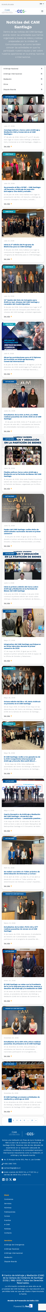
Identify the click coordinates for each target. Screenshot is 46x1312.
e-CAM (7, 1224)
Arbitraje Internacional (22, 74)
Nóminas (7, 1208)
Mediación (22, 79)
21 (32, 1120)
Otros (22, 84)
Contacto (8, 1233)
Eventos (7, 1220)
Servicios (7, 1204)
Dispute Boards (22, 90)
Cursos (7, 1216)
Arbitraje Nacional (22, 69)
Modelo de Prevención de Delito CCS (23, 1301)
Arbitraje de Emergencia (14, 1245)
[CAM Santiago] (15, 1134)
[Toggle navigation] (42, 11)
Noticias (7, 1229)
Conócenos (8, 1199)
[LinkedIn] (3, 1179)
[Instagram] (7, 1179)
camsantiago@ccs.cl (12, 1168)
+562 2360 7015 (10, 1164)
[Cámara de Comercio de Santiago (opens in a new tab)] (20, 11)
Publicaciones (9, 1212)
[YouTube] (14, 1179)
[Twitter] (10, 1179)
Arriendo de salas (8, 4)
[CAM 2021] (8, 11)
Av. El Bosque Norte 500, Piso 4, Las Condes (22, 1160)
